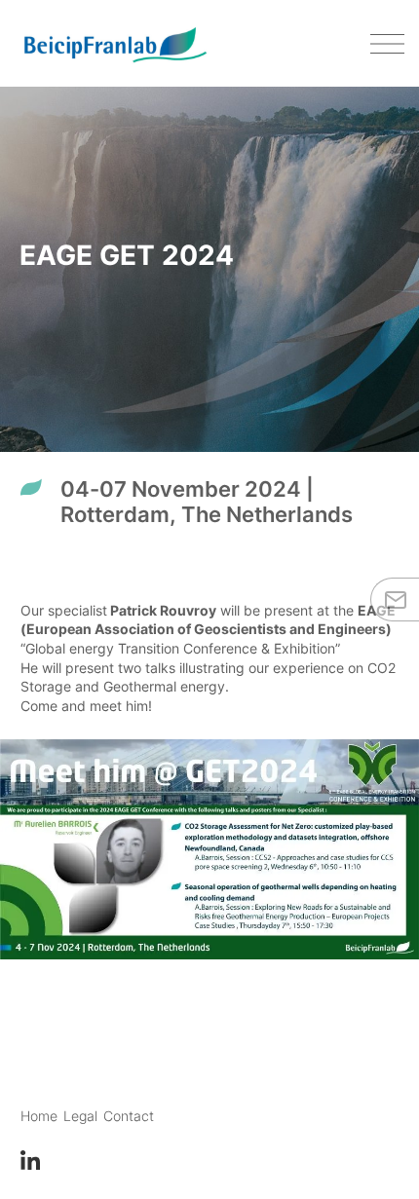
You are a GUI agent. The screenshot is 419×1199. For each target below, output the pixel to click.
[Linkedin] (30, 1159)
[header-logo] (114, 44)
